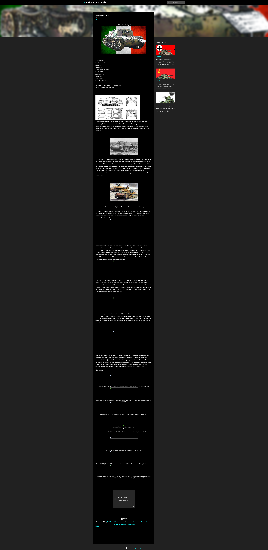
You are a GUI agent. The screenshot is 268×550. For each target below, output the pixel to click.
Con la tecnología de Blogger (134, 548)
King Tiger (158, 56)
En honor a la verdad (96, 2)
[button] (96, 20)
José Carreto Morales (113, 522)
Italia (97, 526)
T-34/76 (158, 80)
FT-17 (157, 104)
